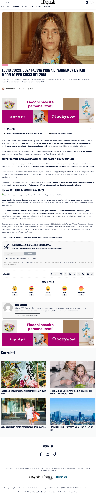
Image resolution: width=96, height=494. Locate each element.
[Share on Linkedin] (70, 274)
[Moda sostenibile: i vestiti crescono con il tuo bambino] (23, 411)
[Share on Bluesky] (83, 274)
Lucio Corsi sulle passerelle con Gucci (61, 133)
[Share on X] (61, 274)
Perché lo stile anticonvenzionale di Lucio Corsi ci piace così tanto (24, 133)
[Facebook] (40, 454)
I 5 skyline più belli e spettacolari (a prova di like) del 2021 (71, 428)
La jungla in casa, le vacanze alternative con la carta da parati (23, 392)
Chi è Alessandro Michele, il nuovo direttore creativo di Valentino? (36, 237)
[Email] (88, 274)
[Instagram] (48, 454)
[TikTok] (55, 454)
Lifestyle (5, 65)
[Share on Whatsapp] (66, 274)
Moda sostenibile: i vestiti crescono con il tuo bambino (23, 427)
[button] (3, 2)
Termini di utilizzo (27, 262)
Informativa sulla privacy (66, 262)
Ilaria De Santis (10, 89)
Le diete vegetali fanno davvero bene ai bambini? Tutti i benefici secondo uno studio (71, 392)
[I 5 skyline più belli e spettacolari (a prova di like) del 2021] (72, 411)
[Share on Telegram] (74, 274)
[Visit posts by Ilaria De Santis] (3, 89)
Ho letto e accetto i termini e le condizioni (21, 258)
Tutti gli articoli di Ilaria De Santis (27, 315)
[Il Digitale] (48, 2)
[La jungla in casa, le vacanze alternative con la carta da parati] (23, 374)
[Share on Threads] (79, 274)
